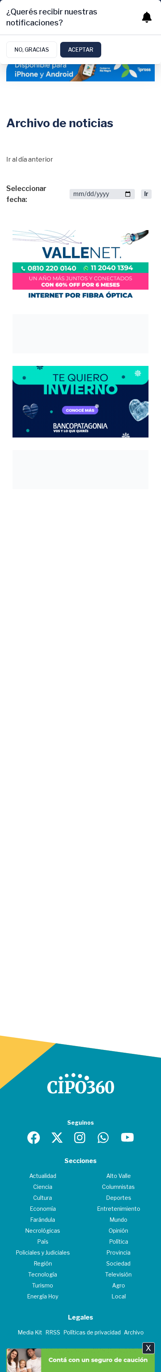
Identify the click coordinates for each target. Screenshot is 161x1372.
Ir (146, 194)
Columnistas (118, 1186)
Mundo (118, 1219)
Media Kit (30, 1332)
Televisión (118, 1274)
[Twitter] (57, 1137)
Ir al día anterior (29, 159)
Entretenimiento (118, 1208)
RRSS (52, 1332)
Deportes (118, 1197)
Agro (118, 1285)
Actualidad (42, 1175)
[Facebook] (33, 1137)
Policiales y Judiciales (43, 1252)
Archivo (134, 1332)
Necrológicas (42, 1230)
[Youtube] (127, 1137)
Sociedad (118, 1263)
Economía (43, 1208)
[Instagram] (80, 1137)
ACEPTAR (80, 49)
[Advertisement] (80, 582)
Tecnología (42, 1274)
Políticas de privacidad (92, 1332)
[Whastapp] (104, 1137)
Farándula (42, 1219)
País (42, 1241)
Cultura (42, 1197)
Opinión (118, 1230)
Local (118, 1296)
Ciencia (42, 1186)
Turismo (42, 1285)
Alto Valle (118, 1175)
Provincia (118, 1252)
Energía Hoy (42, 1296)
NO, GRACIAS (31, 49)
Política (118, 1241)
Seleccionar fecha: (26, 193)
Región (43, 1263)
